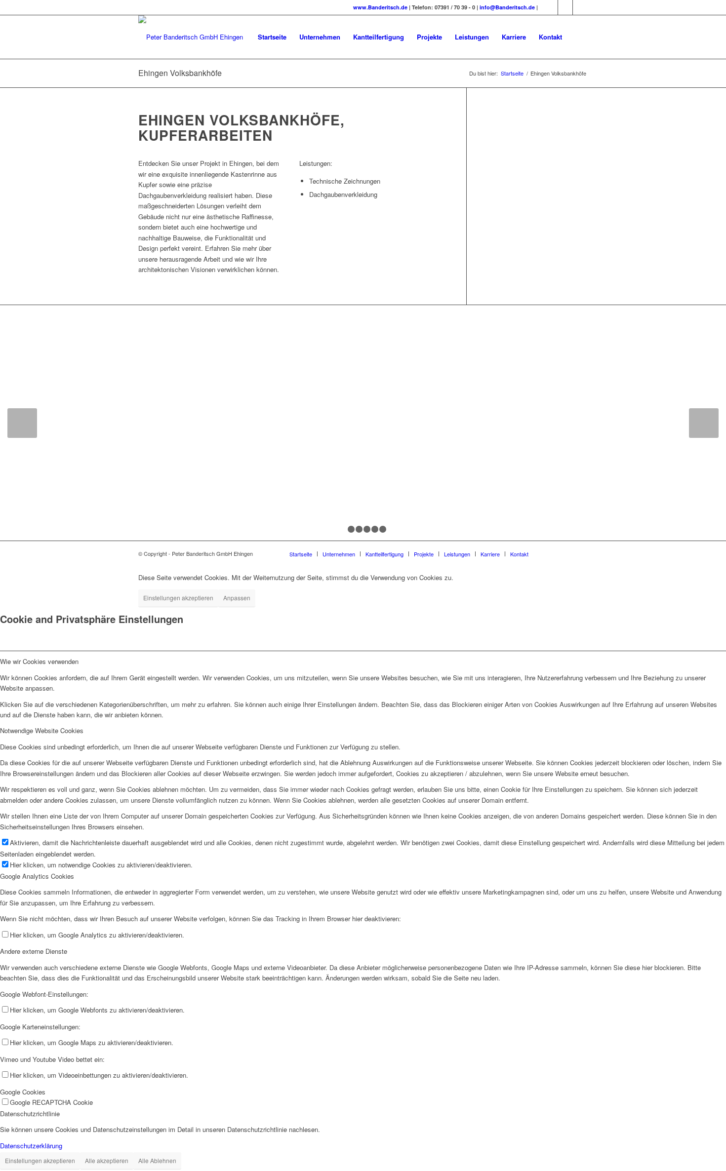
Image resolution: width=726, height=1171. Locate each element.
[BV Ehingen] (480, 503)
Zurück (22, 423)
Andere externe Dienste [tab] (33, 951)
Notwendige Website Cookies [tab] (41, 730)
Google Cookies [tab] (22, 1091)
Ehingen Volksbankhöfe (180, 72)
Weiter (704, 423)
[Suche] (578, 37)
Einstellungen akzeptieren (178, 597)
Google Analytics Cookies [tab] (37, 876)
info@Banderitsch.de (508, 7)
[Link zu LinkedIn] (580, 7)
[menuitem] (272, 37)
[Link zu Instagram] (550, 7)
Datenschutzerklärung (31, 1145)
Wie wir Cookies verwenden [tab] (39, 661)
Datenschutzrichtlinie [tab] (30, 1113)
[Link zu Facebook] (565, 7)
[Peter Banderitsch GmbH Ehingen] (190, 37)
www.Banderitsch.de (380, 7)
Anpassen (236, 597)
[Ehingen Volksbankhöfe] (231, 503)
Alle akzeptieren (106, 1160)
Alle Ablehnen (157, 1160)
